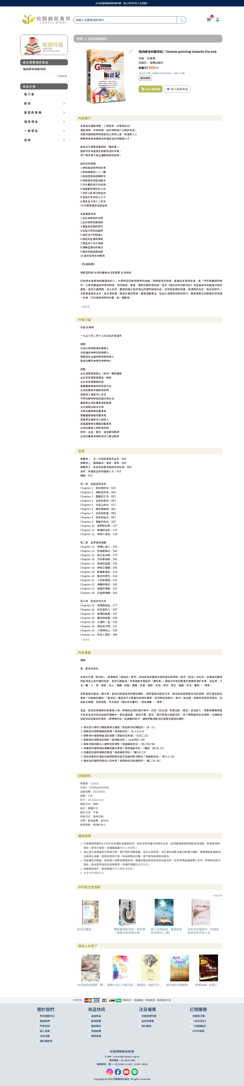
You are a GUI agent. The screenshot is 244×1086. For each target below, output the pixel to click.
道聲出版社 (156, 62)
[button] (130, 51)
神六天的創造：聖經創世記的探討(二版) (166, 931)
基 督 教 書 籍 (32, 112)
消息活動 (45, 1036)
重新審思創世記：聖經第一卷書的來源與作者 (129, 931)
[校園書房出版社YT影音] (126, 1073)
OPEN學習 (198, 1031)
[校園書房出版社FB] (117, 1073)
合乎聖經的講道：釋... (91, 985)
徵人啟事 (45, 1031)
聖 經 (27, 103)
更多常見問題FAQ (94, 873)
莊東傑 (151, 58)
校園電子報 (198, 1016)
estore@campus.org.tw (127, 1056)
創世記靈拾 (84, 929)
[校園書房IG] (109, 1073)
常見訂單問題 (127, 847)
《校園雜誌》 (199, 1026)
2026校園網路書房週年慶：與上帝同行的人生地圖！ (122, 3)
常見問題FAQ (47, 1016)
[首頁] (46, 19)
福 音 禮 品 (31, 121)
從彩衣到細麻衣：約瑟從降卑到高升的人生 (203, 931)
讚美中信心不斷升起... (121, 985)
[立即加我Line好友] (134, 1073)
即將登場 (96, 1036)
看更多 (86, 306)
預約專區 (146, 1026)
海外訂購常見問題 (122, 868)
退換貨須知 (141, 864)
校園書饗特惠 (148, 1016)
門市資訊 (45, 1026)
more (218, 895)
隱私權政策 (46, 1041)
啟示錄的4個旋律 (177, 985)
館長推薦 (96, 1021)
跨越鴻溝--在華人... (207, 985)
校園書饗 (96, 1031)
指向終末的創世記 (34, 69)
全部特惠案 (147, 1021)
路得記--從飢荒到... (149, 985)
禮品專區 (96, 1026)
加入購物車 (152, 89)
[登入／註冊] (217, 20)
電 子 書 (29, 94)
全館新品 (96, 1016)
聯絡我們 (45, 1021)
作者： (143, 58)
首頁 (80, 38)
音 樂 (27, 140)
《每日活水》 (199, 1021)
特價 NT (143, 68)
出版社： (144, 62)
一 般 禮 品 (31, 130)
